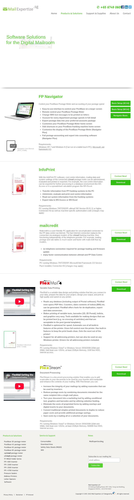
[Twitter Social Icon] (130, 7)
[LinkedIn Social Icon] (126, 7)
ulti (71, 179)
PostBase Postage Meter (60, 104)
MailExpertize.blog (96, 441)
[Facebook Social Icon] (122, 7)
